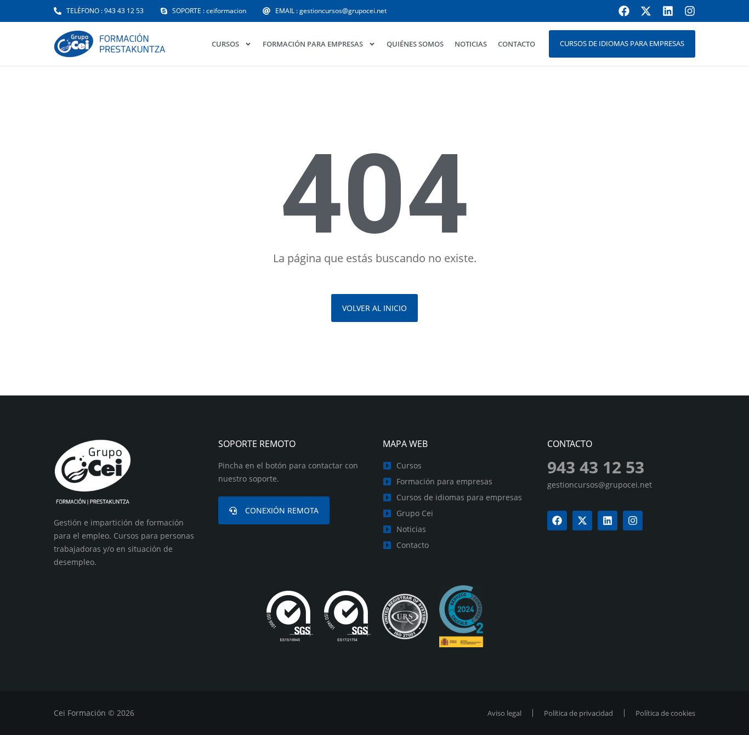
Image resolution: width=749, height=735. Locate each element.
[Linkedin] (667, 10)
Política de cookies (665, 713)
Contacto (516, 44)
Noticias (471, 44)
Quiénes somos (415, 44)
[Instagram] (689, 10)
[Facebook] (624, 10)
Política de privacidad (578, 713)
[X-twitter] (645, 10)
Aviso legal (504, 713)
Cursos (225, 44)
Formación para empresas (313, 44)
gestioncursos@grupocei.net (599, 484)
